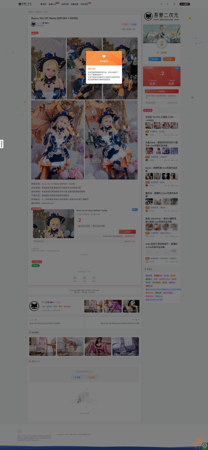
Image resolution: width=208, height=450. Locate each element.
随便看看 (1, 144)
